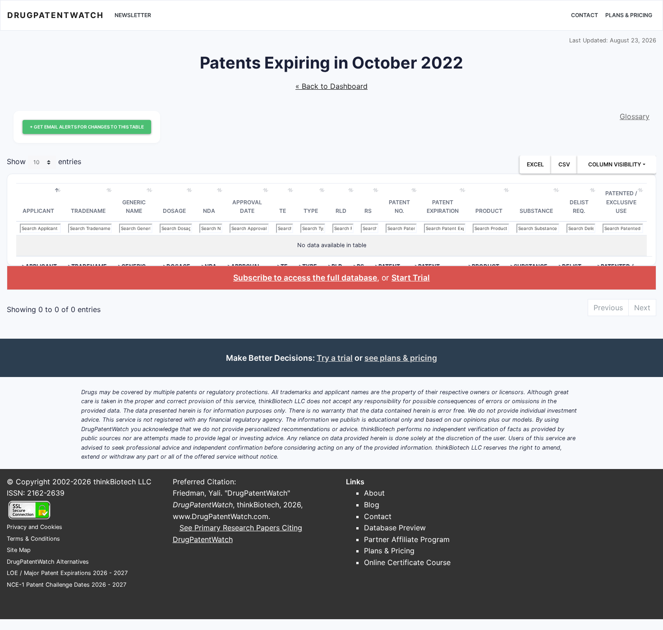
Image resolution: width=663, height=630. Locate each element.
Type (311, 210)
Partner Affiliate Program (407, 539)
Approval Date (247, 207)
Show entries (44, 161)
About (374, 492)
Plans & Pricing (628, 15)
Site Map (19, 550)
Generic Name (134, 207)
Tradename (88, 210)
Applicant (38, 210)
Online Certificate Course (407, 562)
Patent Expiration (443, 207)
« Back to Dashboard (331, 86)
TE (282, 210)
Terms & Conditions (33, 538)
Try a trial (335, 358)
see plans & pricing (400, 358)
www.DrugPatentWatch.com (220, 516)
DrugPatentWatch (55, 15)
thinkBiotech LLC (122, 481)
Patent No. (399, 207)
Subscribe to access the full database (305, 277)
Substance (536, 210)
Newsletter (133, 15)
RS (368, 210)
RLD (341, 210)
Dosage (174, 210)
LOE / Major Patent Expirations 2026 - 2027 (67, 573)
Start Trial (410, 277)
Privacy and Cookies (34, 527)
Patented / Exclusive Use (621, 202)
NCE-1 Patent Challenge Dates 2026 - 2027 (66, 584)
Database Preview (395, 527)
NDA (209, 210)
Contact (584, 15)
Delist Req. (579, 207)
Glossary (634, 116)
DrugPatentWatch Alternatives (48, 561)
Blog (371, 504)
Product (488, 210)
